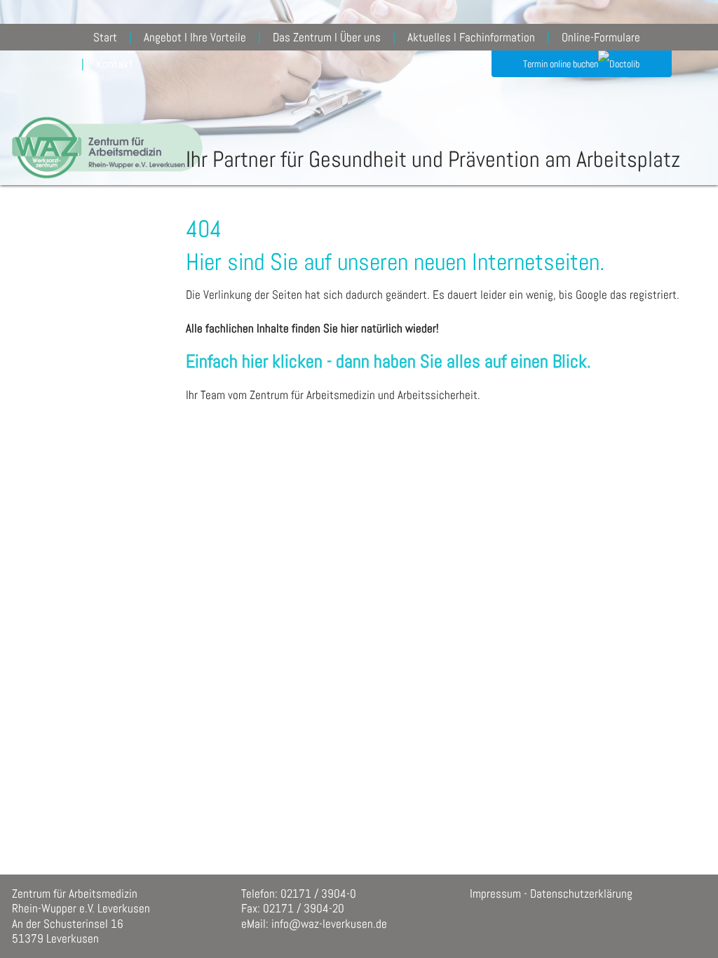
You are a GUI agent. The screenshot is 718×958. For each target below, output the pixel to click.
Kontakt (114, 64)
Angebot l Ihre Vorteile (195, 37)
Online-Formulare (601, 37)
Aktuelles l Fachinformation (471, 37)
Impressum (495, 893)
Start (105, 37)
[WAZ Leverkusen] (107, 137)
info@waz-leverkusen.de (329, 923)
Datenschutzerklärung (581, 893)
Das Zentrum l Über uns (327, 37)
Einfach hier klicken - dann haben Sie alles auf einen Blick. (388, 361)
